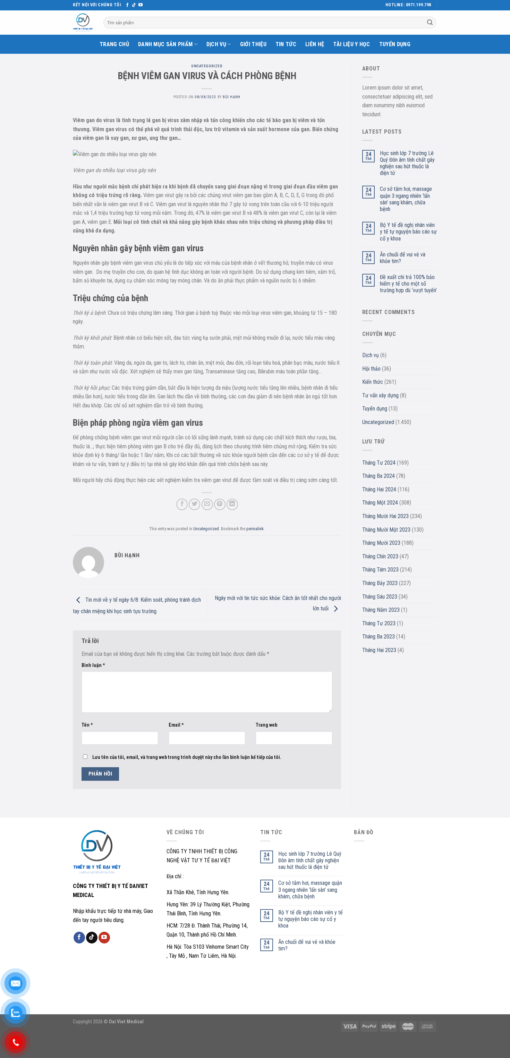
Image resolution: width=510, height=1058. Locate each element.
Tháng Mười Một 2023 (386, 529)
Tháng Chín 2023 (380, 556)
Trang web (266, 725)
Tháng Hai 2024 (379, 489)
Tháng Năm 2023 (381, 610)
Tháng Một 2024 (380, 502)
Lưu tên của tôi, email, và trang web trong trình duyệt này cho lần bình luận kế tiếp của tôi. (186, 757)
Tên (87, 725)
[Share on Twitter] (194, 504)
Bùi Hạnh (231, 97)
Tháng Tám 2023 (380, 569)
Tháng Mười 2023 (381, 543)
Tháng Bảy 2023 (380, 583)
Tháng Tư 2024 (379, 462)
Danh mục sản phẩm (165, 44)
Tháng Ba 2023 (378, 636)
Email (176, 725)
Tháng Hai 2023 (379, 650)
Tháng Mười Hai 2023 (385, 516)
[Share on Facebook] (182, 504)
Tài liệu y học (351, 44)
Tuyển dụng (394, 44)
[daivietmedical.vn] (83, 22)
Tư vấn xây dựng (380, 395)
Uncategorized (206, 66)
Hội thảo (371, 368)
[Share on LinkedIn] (232, 504)
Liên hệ (314, 44)
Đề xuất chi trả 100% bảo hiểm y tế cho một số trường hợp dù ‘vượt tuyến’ (408, 284)
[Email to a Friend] (207, 504)
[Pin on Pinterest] (220, 504)
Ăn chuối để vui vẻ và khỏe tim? (402, 257)
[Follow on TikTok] (134, 5)
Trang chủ (114, 44)
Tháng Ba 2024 (378, 476)
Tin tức (285, 44)
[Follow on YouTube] (140, 5)
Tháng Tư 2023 (379, 623)
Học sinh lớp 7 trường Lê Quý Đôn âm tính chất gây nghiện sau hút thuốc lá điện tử (407, 163)
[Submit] (430, 22)
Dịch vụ (216, 44)
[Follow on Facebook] (127, 5)
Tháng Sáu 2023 (379, 596)
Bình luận (93, 665)
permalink (255, 528)
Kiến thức (372, 382)
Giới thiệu (253, 44)
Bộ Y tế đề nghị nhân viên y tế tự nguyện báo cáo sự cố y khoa (408, 232)
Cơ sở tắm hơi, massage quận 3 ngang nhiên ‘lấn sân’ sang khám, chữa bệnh (406, 199)
